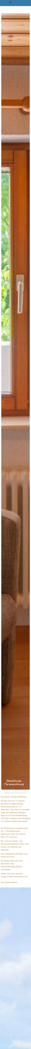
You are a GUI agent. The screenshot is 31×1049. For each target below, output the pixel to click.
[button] (10, 2)
